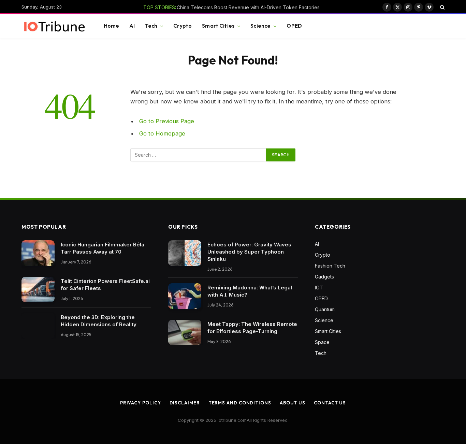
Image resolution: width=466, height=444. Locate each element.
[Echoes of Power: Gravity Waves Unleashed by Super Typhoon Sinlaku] (184, 253)
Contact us (330, 402)
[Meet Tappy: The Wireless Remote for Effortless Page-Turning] (184, 332)
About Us (292, 402)
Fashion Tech (330, 266)
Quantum (325, 309)
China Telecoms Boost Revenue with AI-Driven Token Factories (248, 7)
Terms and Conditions (239, 402)
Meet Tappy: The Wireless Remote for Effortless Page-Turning (252, 327)
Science (260, 26)
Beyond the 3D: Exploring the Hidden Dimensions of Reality (98, 321)
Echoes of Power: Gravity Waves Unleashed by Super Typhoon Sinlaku (249, 251)
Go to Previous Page (166, 121)
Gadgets (324, 277)
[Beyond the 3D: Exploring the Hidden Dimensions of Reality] (38, 326)
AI (132, 26)
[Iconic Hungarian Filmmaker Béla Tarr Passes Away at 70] (38, 253)
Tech (151, 26)
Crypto (182, 26)
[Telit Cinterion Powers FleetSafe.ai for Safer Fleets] (38, 289)
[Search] (442, 7)
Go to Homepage (162, 133)
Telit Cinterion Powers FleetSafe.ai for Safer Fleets (105, 284)
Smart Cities (218, 26)
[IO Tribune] (54, 26)
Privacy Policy (140, 402)
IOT (319, 287)
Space (322, 342)
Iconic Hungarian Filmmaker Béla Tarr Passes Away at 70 (102, 248)
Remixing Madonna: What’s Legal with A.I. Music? (249, 291)
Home (111, 26)
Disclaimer (185, 402)
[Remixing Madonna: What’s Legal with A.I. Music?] (184, 296)
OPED (294, 26)
